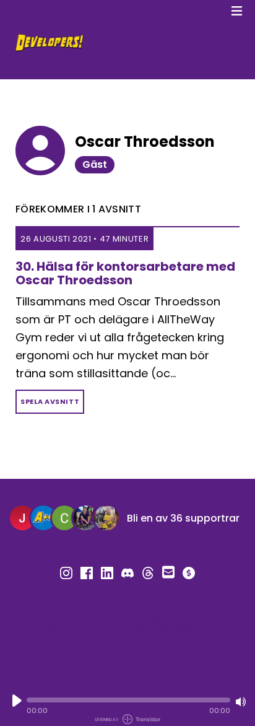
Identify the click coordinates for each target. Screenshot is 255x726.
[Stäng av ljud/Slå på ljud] (241, 702)
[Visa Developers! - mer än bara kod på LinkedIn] (107, 572)
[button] (128, 700)
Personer (128, 624)
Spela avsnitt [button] (49, 401)
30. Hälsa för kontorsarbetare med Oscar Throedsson (125, 273)
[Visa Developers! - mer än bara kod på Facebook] (86, 572)
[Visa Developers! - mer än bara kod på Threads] (148, 572)
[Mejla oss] (168, 571)
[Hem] (116, 42)
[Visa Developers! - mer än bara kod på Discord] (127, 572)
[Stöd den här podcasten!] (189, 572)
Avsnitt (87, 624)
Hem (54, 624)
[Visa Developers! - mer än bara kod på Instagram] (66, 572)
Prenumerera (182, 624)
